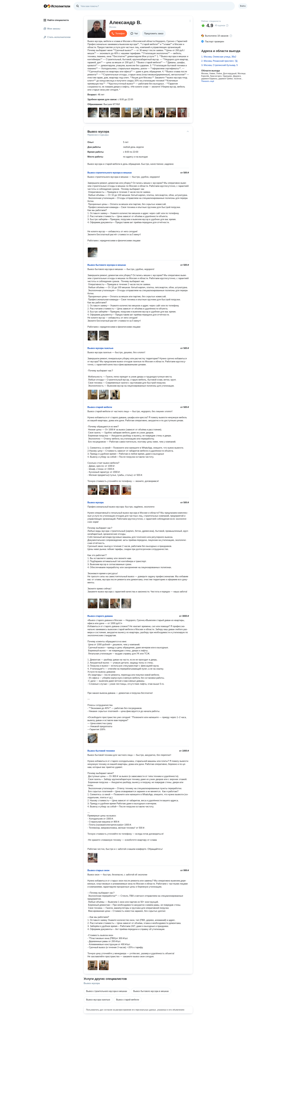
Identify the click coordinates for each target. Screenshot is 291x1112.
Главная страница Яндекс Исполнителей (57, 6)
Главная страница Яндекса (45, 6)
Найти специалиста (58, 20)
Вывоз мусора (92, 983)
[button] (118, 33)
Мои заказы (53, 28)
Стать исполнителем (58, 37)
